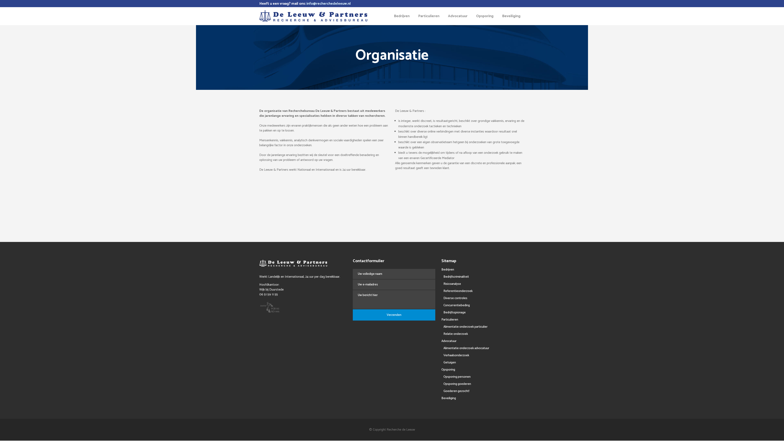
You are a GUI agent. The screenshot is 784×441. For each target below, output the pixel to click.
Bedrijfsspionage (454, 312)
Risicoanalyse (452, 283)
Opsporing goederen (457, 383)
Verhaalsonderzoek (456, 355)
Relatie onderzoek (455, 333)
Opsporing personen (457, 376)
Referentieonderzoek (458, 291)
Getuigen (449, 362)
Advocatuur (449, 341)
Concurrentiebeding (456, 305)
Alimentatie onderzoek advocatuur (466, 348)
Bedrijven (447, 269)
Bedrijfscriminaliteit (456, 276)
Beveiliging (448, 398)
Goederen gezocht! (456, 391)
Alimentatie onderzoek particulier (465, 326)
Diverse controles (455, 298)
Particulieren (449, 319)
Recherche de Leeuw (401, 429)
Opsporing (448, 369)
